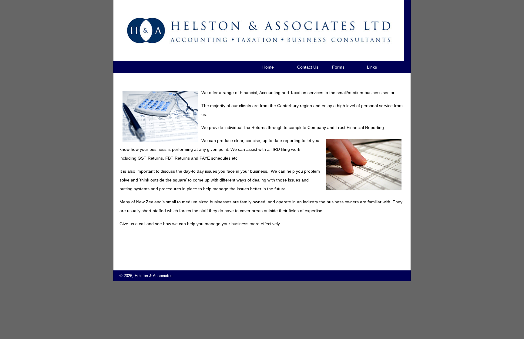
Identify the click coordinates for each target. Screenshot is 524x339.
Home (268, 67)
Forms (338, 67)
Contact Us (307, 67)
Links (372, 67)
